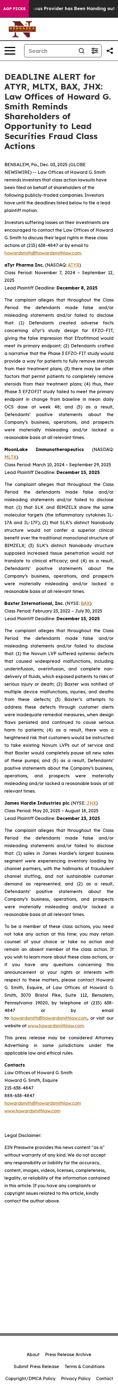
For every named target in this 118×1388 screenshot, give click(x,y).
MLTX (10, 457)
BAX (85, 603)
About (33, 1354)
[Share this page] (110, 50)
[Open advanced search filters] (94, 50)
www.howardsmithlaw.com (56, 1025)
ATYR (73, 265)
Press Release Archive (68, 1354)
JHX (91, 803)
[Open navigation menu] (9, 50)
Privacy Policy (76, 1378)
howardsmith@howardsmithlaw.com (42, 253)
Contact (104, 1378)
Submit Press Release (36, 1366)
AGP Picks (14, 8)
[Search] (81, 50)
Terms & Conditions (84, 1366)
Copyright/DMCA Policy (30, 1378)
